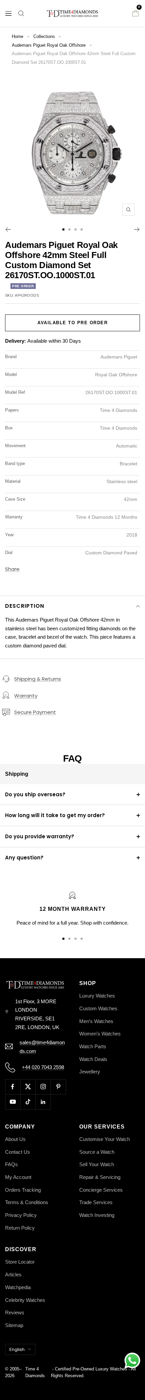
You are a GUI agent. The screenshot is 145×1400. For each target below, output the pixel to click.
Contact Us (17, 1152)
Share (12, 568)
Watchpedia (18, 1287)
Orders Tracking (23, 1190)
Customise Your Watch (104, 1139)
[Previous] (8, 229)
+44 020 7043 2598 (43, 1067)
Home (17, 36)
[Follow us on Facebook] (12, 1086)
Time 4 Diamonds (35, 1372)
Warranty (25, 695)
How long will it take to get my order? (55, 815)
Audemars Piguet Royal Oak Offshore (49, 45)
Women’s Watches (100, 1033)
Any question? (24, 857)
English (17, 1349)
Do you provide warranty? (39, 836)
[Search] (21, 13)
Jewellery (89, 1071)
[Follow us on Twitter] (27, 1086)
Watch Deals (93, 1059)
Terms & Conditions (26, 1202)
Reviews (14, 1312)
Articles (13, 1274)
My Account (18, 1177)
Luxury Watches (97, 996)
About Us (15, 1139)
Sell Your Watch (96, 1164)
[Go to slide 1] (63, 229)
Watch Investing (96, 1215)
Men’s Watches (96, 1021)
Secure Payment (35, 712)
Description (24, 606)
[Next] (137, 229)
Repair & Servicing (99, 1177)
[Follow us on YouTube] (12, 1101)
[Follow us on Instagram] (43, 1086)
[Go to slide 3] (76, 229)
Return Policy (20, 1228)
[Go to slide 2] (69, 229)
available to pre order (72, 322)
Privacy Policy (21, 1215)
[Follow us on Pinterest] (58, 1086)
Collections (44, 36)
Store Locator (20, 1262)
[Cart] (136, 13)
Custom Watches (98, 1008)
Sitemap (14, 1325)
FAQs (11, 1164)
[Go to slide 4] (82, 229)
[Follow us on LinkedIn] (43, 1101)
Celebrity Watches (25, 1300)
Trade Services (96, 1202)
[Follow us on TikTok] (27, 1101)
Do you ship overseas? (35, 794)
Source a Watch (96, 1152)
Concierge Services (101, 1190)
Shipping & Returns (37, 678)
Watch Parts (92, 1046)
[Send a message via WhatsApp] (132, 1360)
